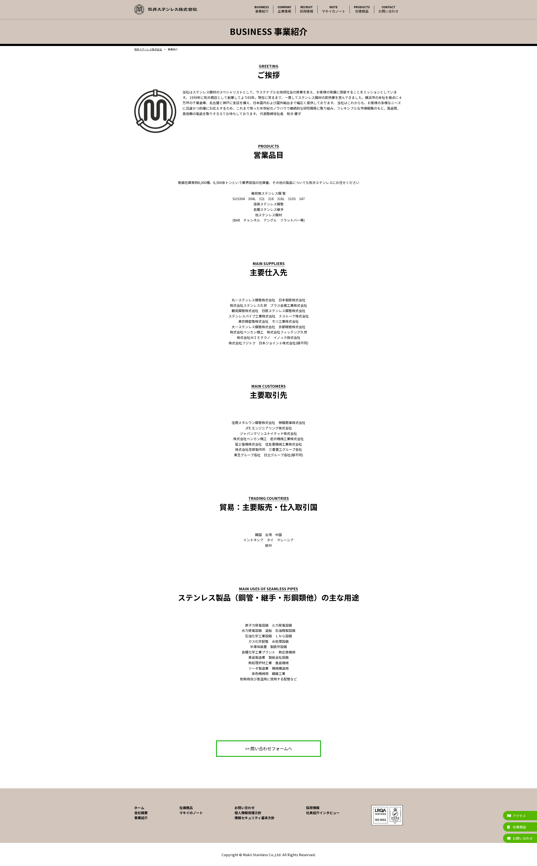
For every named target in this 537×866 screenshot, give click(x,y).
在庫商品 (186, 807)
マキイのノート (191, 812)
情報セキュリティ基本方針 (255, 817)
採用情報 (312, 807)
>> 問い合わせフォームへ (268, 748)
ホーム (139, 807)
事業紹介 (141, 817)
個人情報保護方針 (248, 812)
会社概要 (141, 812)
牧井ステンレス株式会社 (148, 49)
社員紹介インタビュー (323, 812)
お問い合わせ (245, 807)
